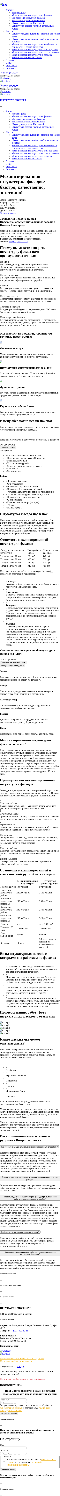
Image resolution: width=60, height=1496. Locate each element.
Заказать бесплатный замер (13, 662)
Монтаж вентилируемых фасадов (28, 18)
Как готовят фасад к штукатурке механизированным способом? (29, 1147)
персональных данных (11, 1408)
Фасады (10, 10)
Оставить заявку (8, 213)
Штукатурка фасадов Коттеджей (28, 23)
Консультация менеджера (12, 665)
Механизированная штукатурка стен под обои (35, 49)
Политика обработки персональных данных (22, 1358)
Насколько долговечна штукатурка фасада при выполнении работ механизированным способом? (30, 1198)
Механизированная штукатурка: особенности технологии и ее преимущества (34, 45)
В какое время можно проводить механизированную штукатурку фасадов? (30, 1178)
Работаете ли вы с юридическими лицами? (20, 1232)
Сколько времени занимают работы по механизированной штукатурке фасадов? (30, 1253)
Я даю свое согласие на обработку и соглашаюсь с (31, 1462)
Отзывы (10, 60)
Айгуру (20, 1366)
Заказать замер (8, 448)
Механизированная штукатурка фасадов (32, 15)
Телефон (4, 1450)
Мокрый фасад (19, 12)
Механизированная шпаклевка (27, 57)
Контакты (11, 68)
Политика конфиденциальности (16, 1361)
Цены (9, 63)
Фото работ (11, 65)
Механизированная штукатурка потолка (32, 55)
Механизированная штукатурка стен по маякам (35, 52)
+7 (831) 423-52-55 (9, 73)
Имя (2, 1445)
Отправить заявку (9, 1413)
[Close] (1, 106)
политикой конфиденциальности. (24, 1463)
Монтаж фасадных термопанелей (28, 20)
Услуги (9, 31)
